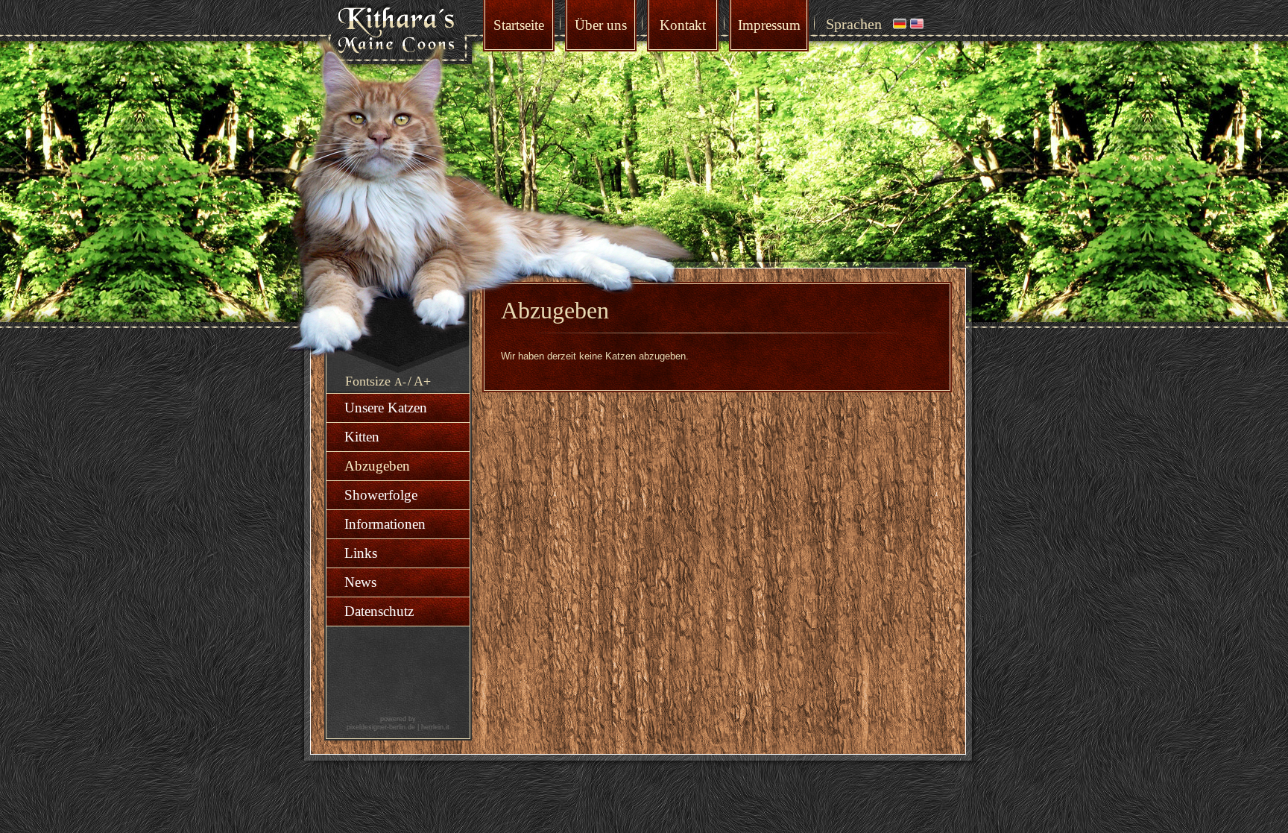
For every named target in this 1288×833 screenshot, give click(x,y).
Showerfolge (380, 495)
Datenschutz (379, 611)
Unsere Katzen (385, 407)
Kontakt (683, 25)
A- (400, 382)
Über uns (601, 25)
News (360, 582)
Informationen (385, 524)
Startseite (518, 25)
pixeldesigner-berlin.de (381, 727)
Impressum (769, 25)
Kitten (361, 436)
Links (360, 553)
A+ (422, 381)
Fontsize (368, 381)
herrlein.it (435, 727)
